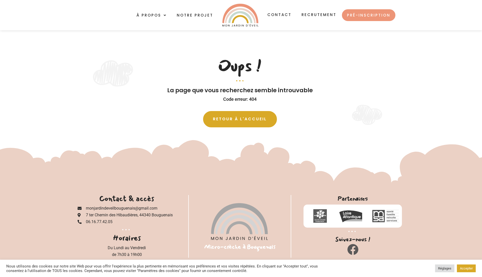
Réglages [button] (444, 268)
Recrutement (319, 14)
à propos (149, 15)
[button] (152, 15)
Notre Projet (195, 15)
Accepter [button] (466, 268)
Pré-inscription (368, 15)
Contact (279, 14)
